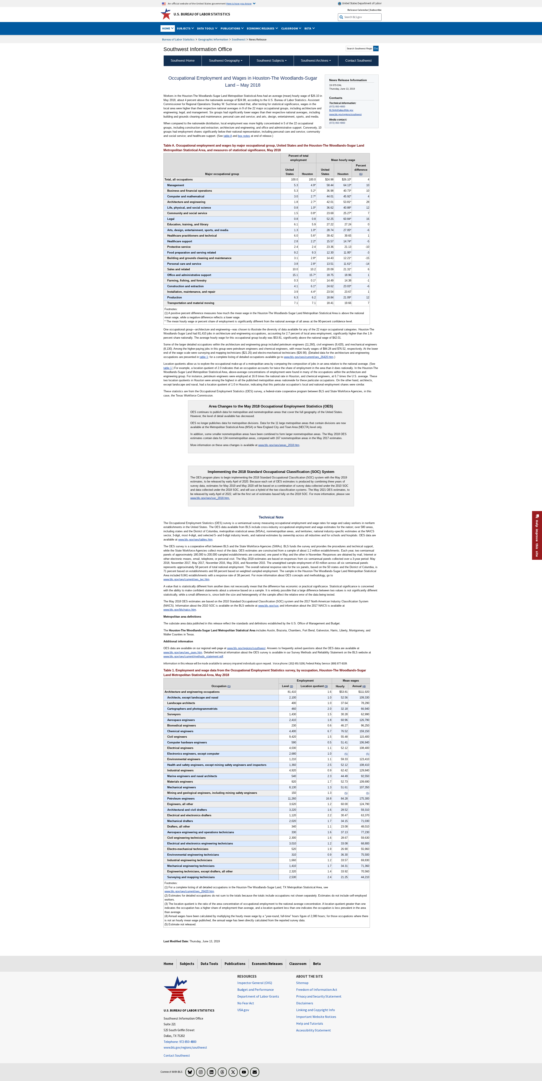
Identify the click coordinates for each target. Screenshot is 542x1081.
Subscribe (376, 9)
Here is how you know (239, 3)
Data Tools (209, 963)
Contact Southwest (177, 1055)
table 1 (204, 357)
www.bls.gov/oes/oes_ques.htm (182, 652)
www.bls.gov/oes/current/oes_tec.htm (186, 579)
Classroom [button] (290, 28)
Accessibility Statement (313, 1030)
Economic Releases (267, 963)
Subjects (187, 963)
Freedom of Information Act (316, 989)
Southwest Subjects (270, 60)
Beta (317, 963)
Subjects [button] (184, 28)
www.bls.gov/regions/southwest (345, 114)
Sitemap (302, 983)
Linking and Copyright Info (315, 1010)
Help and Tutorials (309, 1023)
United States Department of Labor (362, 3)
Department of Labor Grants (258, 996)
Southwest (238, 39)
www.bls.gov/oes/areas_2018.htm (278, 445)
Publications (235, 963)
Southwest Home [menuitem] (183, 60)
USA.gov (243, 1010)
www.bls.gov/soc (268, 605)
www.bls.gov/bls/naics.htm (179, 609)
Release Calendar (357, 9)
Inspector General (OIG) (254, 983)
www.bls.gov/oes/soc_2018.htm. (210, 498)
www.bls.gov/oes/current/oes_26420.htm (308, 357)
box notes (244, 135)
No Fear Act (245, 1003)
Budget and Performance (255, 989)
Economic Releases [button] (261, 28)
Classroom (298, 963)
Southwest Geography (224, 60)
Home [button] (166, 28)
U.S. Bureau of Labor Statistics (202, 14)
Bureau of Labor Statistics (178, 39)
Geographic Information (213, 39)
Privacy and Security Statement (319, 996)
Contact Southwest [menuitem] (358, 60)
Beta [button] (308, 28)
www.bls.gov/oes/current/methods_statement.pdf (193, 656)
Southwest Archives (314, 60)
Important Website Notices (316, 1016)
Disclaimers (304, 1003)
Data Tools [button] (205, 28)
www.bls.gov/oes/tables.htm (195, 539)
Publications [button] (231, 28)
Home (168, 963)
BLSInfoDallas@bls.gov (341, 110)
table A (228, 135)
